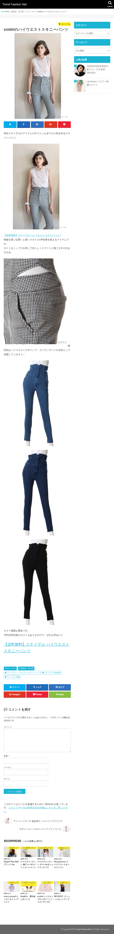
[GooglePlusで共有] (50, 124)
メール (7, 767)
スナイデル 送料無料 (52, 673)
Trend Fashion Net (14, 4)
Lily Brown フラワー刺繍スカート (98, 83)
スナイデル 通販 (13, 677)
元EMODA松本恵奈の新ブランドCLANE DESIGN (97, 69)
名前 (6, 756)
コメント (8, 727)
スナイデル (11, 668)
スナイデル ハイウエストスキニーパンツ (23, 673)
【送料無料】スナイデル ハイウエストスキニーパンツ (32, 235)
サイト (7, 779)
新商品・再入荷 (27, 668)
